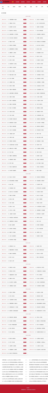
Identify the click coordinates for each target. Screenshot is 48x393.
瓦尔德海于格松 (12, 144)
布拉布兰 (43, 74)
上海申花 (14, 52)
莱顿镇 (43, 82)
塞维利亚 (14, 170)
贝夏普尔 (14, 292)
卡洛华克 (44, 310)
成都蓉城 (11, 52)
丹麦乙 (36, 63)
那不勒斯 (14, 195)
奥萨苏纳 (14, 338)
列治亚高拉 (11, 217)
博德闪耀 (15, 317)
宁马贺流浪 (16, 34)
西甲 (42, 6)
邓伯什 (38, 19)
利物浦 (15, 239)
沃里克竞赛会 (39, 89)
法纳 (10, 115)
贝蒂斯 (42, 292)
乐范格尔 (15, 122)
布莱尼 (41, 317)
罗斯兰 (38, 317)
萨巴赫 (10, 292)
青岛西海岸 (11, 63)
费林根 (38, 232)
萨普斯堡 (16, 180)
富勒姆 (10, 278)
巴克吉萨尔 (38, 349)
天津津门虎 (42, 45)
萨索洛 (42, 253)
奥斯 (16, 274)
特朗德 (10, 155)
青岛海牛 (14, 213)
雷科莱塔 (43, 328)
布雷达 (38, 166)
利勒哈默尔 (38, 78)
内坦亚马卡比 (39, 267)
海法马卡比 (11, 191)
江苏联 (8, 56)
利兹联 (43, 163)
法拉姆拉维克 (39, 115)
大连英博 (43, 213)
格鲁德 (16, 148)
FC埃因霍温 (42, 19)
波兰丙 (8, 30)
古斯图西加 (11, 285)
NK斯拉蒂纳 (39, 285)
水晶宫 (41, 155)
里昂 (13, 199)
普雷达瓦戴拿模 (39, 303)
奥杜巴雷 (42, 338)
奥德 (12, 163)
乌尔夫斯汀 (38, 122)
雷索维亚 (14, 45)
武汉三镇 (38, 45)
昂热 (37, 221)
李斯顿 (14, 85)
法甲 (36, 30)
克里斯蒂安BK (12, 221)
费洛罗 (38, 144)
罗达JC (14, 23)
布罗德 (10, 137)
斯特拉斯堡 (41, 30)
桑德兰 (15, 159)
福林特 (10, 232)
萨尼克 (10, 166)
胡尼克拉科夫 (16, 217)
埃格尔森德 (14, 126)
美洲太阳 (38, 299)
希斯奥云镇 (14, 89)
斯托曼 (43, 78)
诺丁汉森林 (38, 163)
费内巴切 (13, 328)
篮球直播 (23, 1)
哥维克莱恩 (38, 180)
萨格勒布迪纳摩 (14, 324)
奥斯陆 (10, 104)
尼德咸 (10, 89)
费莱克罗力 (42, 126)
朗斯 (37, 170)
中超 (3, 8)
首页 (13, 1)
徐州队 (41, 56)
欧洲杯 (14, 6)
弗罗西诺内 (11, 246)
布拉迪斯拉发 (42, 324)
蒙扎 (12, 184)
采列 (37, 324)
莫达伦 (14, 111)
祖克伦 (41, 217)
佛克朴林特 (11, 317)
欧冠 (25, 6)
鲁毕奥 (16, 299)
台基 (37, 249)
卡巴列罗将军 (11, 299)
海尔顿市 (14, 67)
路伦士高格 (38, 137)
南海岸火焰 (38, 41)
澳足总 (8, 282)
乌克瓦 (38, 282)
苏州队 (10, 56)
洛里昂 (13, 202)
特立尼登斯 (42, 299)
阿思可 (38, 67)
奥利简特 (11, 310)
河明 (37, 104)
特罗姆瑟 (43, 122)
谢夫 (43, 115)
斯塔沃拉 (15, 30)
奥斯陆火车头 (11, 148)
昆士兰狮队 (11, 282)
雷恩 (37, 257)
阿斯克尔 (11, 67)
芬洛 (37, 228)
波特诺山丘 (43, 342)
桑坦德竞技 (14, 253)
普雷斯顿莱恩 (11, 303)
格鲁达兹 (14, 228)
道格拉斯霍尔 (11, 34)
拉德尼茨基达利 (42, 282)
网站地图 (28, 387)
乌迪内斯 (38, 184)
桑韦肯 (41, 67)
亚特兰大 (38, 253)
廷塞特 (38, 159)
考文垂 (14, 41)
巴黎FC (41, 202)
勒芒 (37, 199)
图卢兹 (10, 199)
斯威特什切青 (15, 166)
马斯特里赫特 (11, 19)
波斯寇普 (38, 111)
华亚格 (10, 126)
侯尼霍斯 (42, 148)
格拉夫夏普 (41, 228)
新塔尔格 (11, 45)
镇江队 (38, 56)
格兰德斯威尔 (44, 41)
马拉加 (38, 278)
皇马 (14, 206)
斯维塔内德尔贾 (39, 310)
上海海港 (11, 213)
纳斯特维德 (38, 210)
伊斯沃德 (43, 180)
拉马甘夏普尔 (16, 191)
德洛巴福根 (14, 104)
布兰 (41, 232)
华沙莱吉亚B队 (39, 206)
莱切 (41, 246)
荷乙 (8, 19)
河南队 (14, 210)
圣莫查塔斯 (38, 34)
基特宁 (10, 100)
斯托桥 (10, 85)
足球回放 (28, 1)
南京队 (14, 56)
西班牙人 (11, 206)
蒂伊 (10, 163)
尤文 (14, 246)
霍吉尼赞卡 (11, 30)
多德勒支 (11, 23)
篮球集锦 (44, 1)
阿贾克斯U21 (42, 166)
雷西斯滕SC (39, 342)
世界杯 (20, 6)
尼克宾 (42, 63)
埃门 (37, 23)
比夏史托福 (38, 85)
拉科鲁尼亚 (42, 278)
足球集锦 (39, 1)
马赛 (37, 30)
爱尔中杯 (35, 34)
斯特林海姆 (11, 122)
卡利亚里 (41, 195)
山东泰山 (15, 63)
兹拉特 (15, 285)
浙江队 (43, 52)
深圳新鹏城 (38, 52)
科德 (41, 144)
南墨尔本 (16, 303)
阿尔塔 (42, 111)
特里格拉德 (42, 159)
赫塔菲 (10, 253)
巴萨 (10, 342)
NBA (3, 6)
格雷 (37, 133)
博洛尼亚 (11, 267)
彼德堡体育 (14, 100)
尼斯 (10, 202)
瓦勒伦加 (16, 221)
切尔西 (14, 278)
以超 (8, 191)
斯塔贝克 (41, 104)
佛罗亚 (38, 217)
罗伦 (10, 78)
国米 (10, 184)
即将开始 (25, 19)
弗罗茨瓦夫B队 (42, 249)
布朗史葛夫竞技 (42, 93)
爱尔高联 (8, 34)
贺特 (15, 74)
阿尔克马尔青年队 (42, 23)
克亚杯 (36, 282)
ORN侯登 (14, 232)
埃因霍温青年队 (12, 274)
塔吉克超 (35, 349)
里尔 (40, 221)
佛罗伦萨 (41, 274)
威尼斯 (38, 246)
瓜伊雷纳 (38, 338)
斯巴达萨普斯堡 (12, 180)
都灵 (10, 257)
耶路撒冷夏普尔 (12, 249)
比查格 (13, 115)
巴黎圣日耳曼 (42, 257)
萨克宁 (43, 267)
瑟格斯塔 (43, 285)
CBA (8, 6)
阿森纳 (10, 41)
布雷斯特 (41, 199)
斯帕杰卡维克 (11, 74)
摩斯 (42, 137)
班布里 (42, 100)
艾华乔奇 (43, 85)
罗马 (37, 274)
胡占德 (10, 353)
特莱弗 (13, 78)
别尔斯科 (11, 228)
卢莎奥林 (38, 100)
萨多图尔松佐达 (15, 353)
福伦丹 (16, 19)
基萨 (14, 133)
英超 (31, 6)
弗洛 (14, 82)
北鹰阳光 (15, 282)
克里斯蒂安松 (15, 155)
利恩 (40, 133)
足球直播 (17, 1)
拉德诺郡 (11, 82)
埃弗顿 (38, 155)
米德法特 (38, 63)
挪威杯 (8, 67)
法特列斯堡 (38, 74)
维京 (13, 137)
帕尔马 (38, 195)
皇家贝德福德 (11, 93)
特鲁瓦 (38, 202)
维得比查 (38, 126)
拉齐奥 (14, 267)
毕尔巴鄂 (11, 170)
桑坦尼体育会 (39, 328)
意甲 (36, 6)
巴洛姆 (10, 111)
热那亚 (10, 195)
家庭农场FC (43, 34)
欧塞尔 (41, 170)
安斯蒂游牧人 (39, 82)
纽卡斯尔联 (11, 239)
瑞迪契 (38, 93)
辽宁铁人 (11, 210)
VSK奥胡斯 (43, 210)
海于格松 (16, 144)
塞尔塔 (42, 191)
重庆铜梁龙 (38, 213)
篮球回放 (33, 1)
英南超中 (35, 82)
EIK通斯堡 (38, 148)
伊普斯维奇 (11, 159)
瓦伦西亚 (38, 191)
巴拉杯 (8, 299)
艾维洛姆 (11, 133)
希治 (43, 89)
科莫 (41, 184)
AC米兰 (13, 257)
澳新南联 (35, 41)
